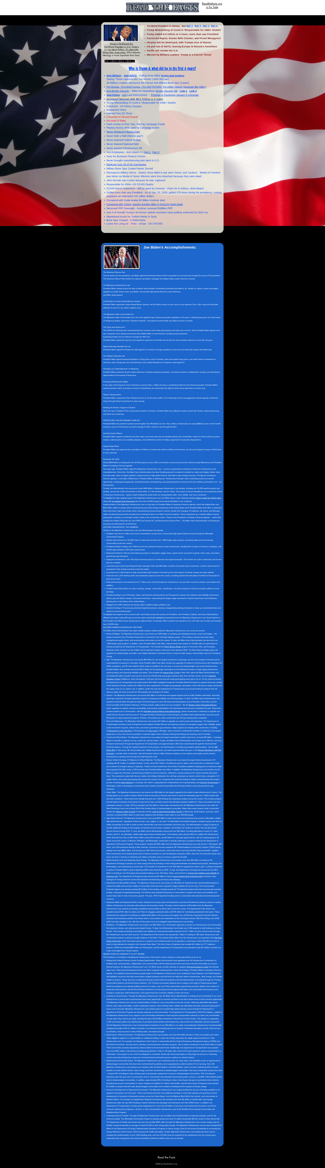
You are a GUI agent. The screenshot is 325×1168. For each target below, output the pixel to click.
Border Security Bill (166, 91)
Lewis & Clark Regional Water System (167, 812)
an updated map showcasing (123, 501)
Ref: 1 (189, 26)
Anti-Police (113, 95)
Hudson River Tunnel (171, 673)
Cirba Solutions (127, 782)
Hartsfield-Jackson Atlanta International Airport (162, 711)
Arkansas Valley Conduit (125, 812)
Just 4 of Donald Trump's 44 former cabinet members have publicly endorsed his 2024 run (157, 212)
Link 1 (183, 91)
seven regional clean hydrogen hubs (187, 876)
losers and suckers (172, 75)
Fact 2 (155, 152)
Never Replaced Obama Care (123, 131)
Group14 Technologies (209, 782)
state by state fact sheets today (208, 498)
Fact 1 (147, 152)
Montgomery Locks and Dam (120, 731)
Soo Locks (153, 731)
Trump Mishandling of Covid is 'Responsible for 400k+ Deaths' (141, 102)
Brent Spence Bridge (173, 647)
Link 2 (193, 91)
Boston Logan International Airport (202, 705)
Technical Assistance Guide (197, 967)
